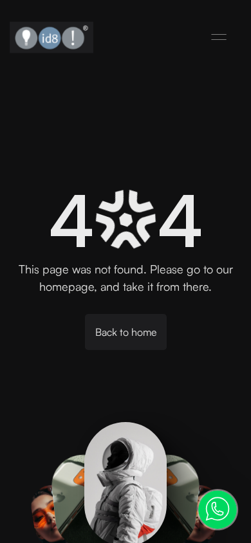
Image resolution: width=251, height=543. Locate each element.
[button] (219, 37)
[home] (51, 37)
